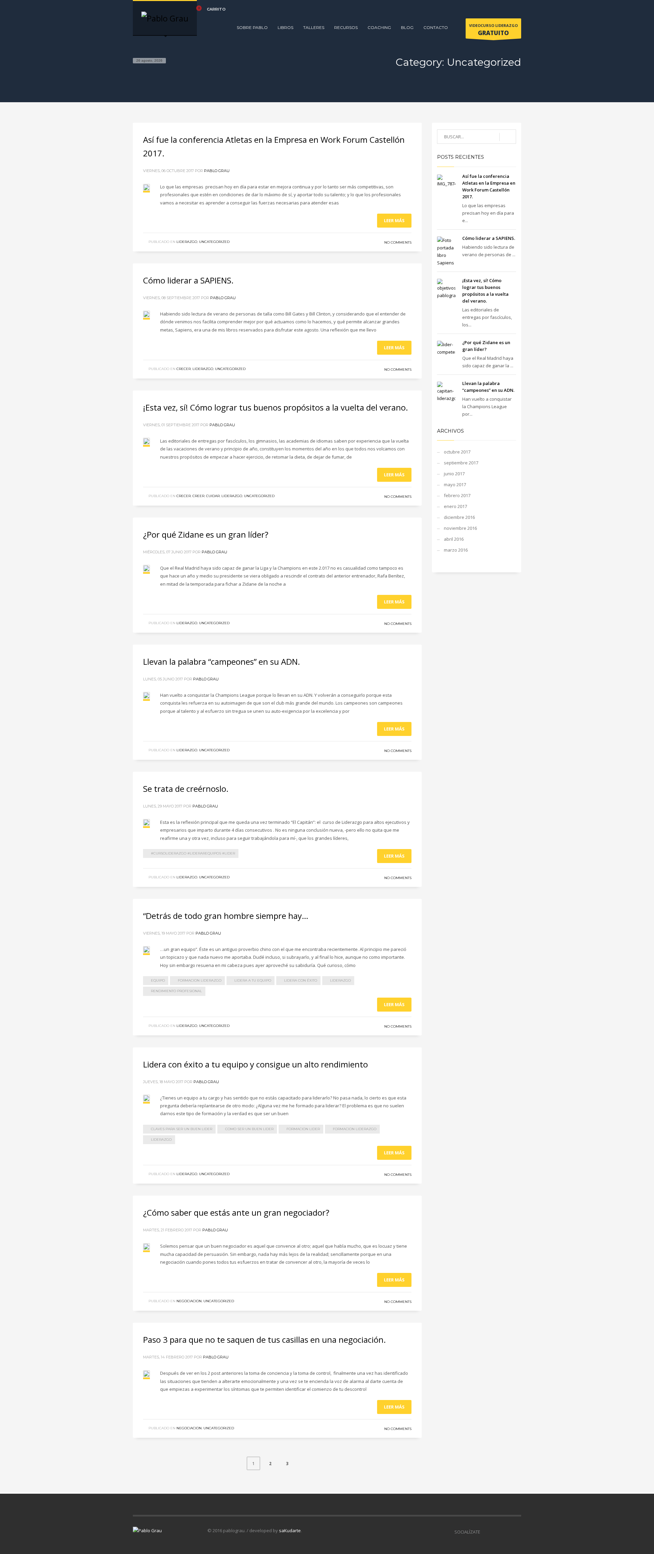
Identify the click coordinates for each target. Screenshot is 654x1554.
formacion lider (303, 1129)
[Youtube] (516, 9)
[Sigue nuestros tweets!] (495, 1532)
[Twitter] (495, 9)
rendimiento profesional (176, 991)
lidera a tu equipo (252, 980)
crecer (183, 369)
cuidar (213, 496)
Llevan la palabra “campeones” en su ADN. (221, 661)
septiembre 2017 (461, 463)
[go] (507, 137)
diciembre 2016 (459, 517)
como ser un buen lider (249, 1129)
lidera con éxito (300, 980)
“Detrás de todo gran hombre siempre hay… (225, 915)
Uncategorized (214, 242)
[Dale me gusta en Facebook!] (485, 1532)
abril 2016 (454, 539)
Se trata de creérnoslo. (186, 788)
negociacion (189, 1301)
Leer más (394, 220)
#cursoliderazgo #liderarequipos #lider (193, 853)
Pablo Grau (217, 170)
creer (198, 496)
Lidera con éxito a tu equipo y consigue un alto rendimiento (255, 1064)
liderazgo (186, 242)
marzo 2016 (456, 550)
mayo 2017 (455, 484)
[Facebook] (485, 9)
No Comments (397, 242)
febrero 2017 (457, 495)
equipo (158, 980)
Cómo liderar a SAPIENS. (188, 280)
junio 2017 (454, 474)
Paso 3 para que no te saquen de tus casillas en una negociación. (264, 1339)
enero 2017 (455, 506)
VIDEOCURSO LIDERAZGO (493, 30)
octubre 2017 (457, 452)
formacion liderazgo (199, 980)
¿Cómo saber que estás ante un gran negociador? (236, 1212)
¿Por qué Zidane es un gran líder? (205, 534)
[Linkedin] (506, 9)
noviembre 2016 (460, 528)
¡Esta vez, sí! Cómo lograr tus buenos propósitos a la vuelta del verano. (275, 407)
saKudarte (290, 1530)
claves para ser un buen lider (181, 1129)
